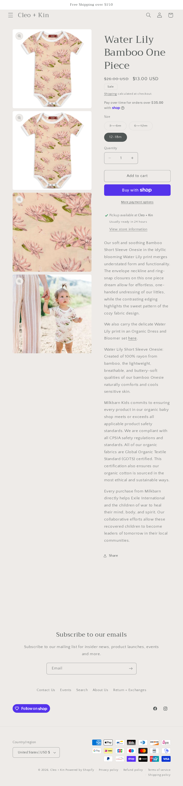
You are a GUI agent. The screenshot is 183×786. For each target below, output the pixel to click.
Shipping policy (159, 774)
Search (82, 690)
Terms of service (159, 769)
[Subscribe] (130, 668)
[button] (10, 15)
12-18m (115, 137)
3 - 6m (118, 127)
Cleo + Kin (57, 769)
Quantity (110, 148)
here (132, 338)
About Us (100, 690)
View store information (128, 229)
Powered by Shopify (80, 769)
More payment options (137, 202)
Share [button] (113, 556)
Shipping (110, 93)
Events (65, 690)
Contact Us (46, 690)
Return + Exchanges (129, 690)
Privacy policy (108, 769)
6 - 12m (143, 127)
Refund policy (133, 769)
